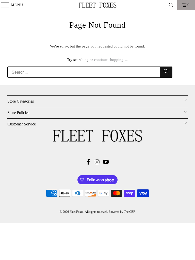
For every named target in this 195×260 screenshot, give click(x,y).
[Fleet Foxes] (97, 5)
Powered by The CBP (122, 212)
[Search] (171, 5)
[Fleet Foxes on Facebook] (88, 162)
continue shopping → (111, 60)
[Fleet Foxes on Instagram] (97, 162)
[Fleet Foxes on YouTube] (106, 162)
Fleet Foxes (77, 212)
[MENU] (3, 5)
